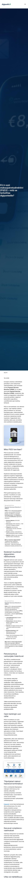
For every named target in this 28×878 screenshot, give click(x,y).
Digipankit (6, 804)
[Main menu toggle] (25, 4)
